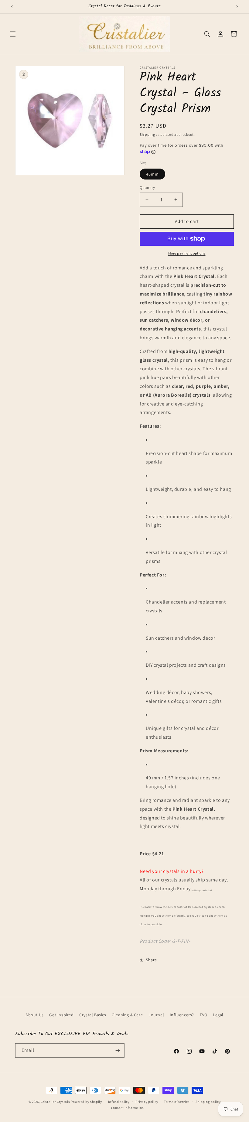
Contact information (127, 1108)
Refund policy (119, 1102)
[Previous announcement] (12, 6)
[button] (12, 34)
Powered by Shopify (86, 1102)
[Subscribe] (117, 1050)
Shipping (147, 134)
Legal (218, 1015)
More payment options (187, 253)
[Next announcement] (237, 6)
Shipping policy (208, 1102)
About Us (35, 1015)
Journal (156, 1015)
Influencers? (182, 1015)
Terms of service (176, 1102)
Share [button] (151, 960)
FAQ (203, 1015)
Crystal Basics (92, 1015)
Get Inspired (61, 1015)
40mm (152, 174)
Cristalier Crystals (55, 1102)
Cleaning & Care (127, 1015)
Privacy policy (146, 1102)
